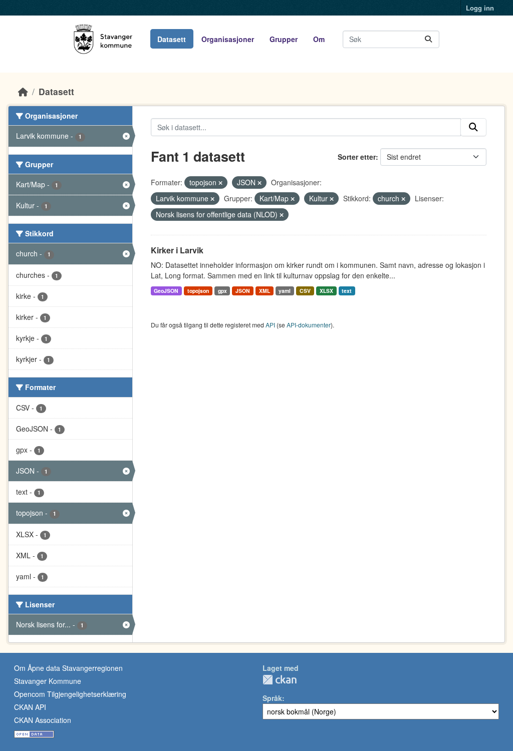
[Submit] (428, 39)
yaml (285, 290)
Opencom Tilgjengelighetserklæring (70, 694)
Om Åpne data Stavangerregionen (68, 668)
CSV (305, 290)
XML (264, 290)
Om (319, 39)
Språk (272, 698)
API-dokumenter (309, 324)
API (270, 324)
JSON (242, 290)
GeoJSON (166, 290)
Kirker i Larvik (177, 250)
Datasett (171, 39)
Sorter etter (357, 157)
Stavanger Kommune (47, 681)
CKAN (280, 679)
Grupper (284, 39)
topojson (198, 290)
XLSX (326, 290)
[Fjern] (220, 183)
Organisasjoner (227, 39)
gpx (222, 290)
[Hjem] (23, 91)
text (347, 290)
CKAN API (30, 707)
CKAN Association (42, 720)
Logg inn (480, 8)
